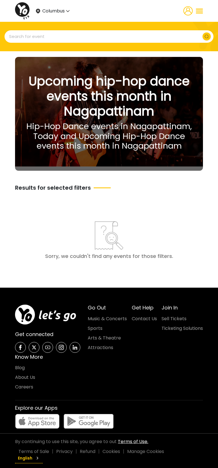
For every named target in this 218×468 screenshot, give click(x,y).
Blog (20, 367)
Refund (87, 451)
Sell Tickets (174, 318)
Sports (95, 328)
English (25, 458)
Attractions (100, 347)
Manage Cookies (145, 451)
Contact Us (144, 318)
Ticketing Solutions (182, 328)
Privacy (64, 451)
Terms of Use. (133, 441)
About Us (25, 377)
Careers (24, 387)
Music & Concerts (107, 318)
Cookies (111, 451)
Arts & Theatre (104, 338)
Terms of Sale (33, 451)
